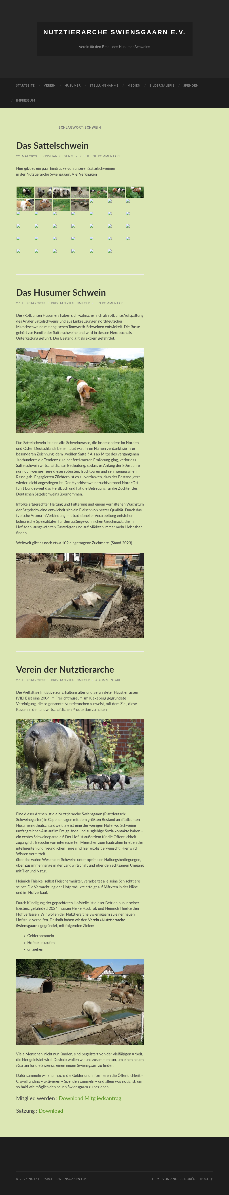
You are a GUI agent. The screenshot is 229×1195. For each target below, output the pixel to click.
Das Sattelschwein (52, 146)
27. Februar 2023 (30, 303)
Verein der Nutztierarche (65, 670)
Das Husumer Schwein (61, 293)
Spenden (191, 85)
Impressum (25, 100)
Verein (50, 85)
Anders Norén (183, 1179)
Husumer (73, 85)
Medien (133, 85)
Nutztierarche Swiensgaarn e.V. (114, 32)
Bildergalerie (161, 85)
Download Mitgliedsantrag (90, 1098)
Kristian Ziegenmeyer (62, 156)
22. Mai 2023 (26, 156)
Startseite (25, 85)
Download (51, 1111)
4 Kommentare (108, 680)
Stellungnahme (104, 85)
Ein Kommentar (109, 303)
